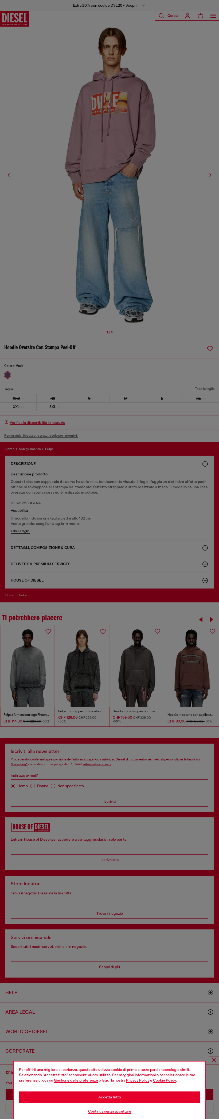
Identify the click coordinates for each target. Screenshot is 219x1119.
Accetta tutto (109, 1097)
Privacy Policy (137, 1080)
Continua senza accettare (109, 1111)
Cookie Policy (164, 1080)
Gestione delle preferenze (76, 1080)
